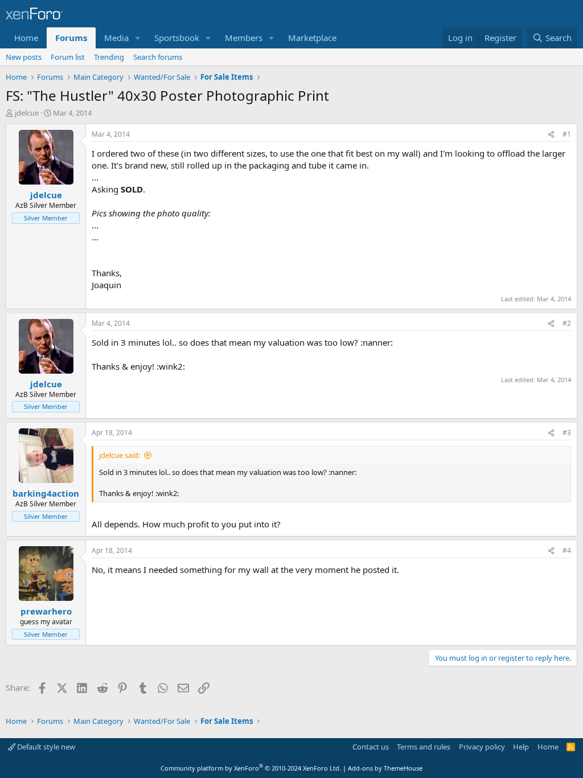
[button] (138, 37)
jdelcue (27, 113)
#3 (567, 432)
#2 (567, 323)
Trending (109, 57)
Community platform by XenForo (251, 768)
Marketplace (312, 37)
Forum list (68, 57)
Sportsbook (176, 37)
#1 (567, 134)
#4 (567, 550)
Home (26, 37)
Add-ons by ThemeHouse (385, 768)
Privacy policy (482, 747)
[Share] (551, 134)
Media (116, 37)
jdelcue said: (119, 455)
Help (521, 747)
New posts (24, 57)
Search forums (157, 57)
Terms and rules (423, 747)
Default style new (45, 747)
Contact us (370, 747)
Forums (71, 37)
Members (243, 37)
